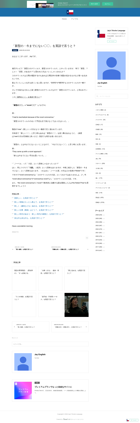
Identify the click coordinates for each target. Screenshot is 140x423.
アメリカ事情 (102, 154)
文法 (98, 173)
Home (64, 19)
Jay (98, 158)
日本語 (99, 124)
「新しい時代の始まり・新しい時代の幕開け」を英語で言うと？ (38, 214)
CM (98, 139)
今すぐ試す (94, 4)
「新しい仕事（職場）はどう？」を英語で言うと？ (33, 210)
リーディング (101, 183)
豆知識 (99, 129)
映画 (99, 134)
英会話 (100, 197)
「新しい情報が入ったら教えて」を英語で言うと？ (33, 202)
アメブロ (74, 19)
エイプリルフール (102, 115)
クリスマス (100, 119)
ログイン (107, 4)
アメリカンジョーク (103, 188)
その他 (99, 168)
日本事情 (100, 149)
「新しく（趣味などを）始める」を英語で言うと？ (33, 206)
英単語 (15, 50)
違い (99, 178)
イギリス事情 (101, 110)
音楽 (98, 144)
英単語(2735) (15, 232)
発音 (99, 192)
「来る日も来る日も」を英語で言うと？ (28, 218)
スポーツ (100, 163)
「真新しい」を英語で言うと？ (25, 198)
